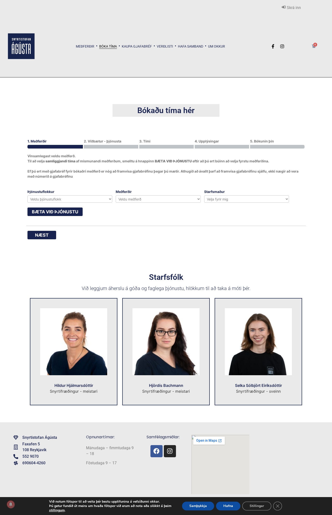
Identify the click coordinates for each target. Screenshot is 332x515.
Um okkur (216, 46)
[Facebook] (156, 451)
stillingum (57, 510)
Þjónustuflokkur (40, 192)
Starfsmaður (214, 192)
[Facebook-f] (273, 46)
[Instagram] (170, 451)
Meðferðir (85, 46)
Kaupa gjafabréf (137, 46)
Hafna (228, 506)
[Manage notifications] (11, 504)
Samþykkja (198, 506)
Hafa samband (190, 46)
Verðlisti (165, 46)
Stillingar (257, 506)
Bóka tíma (108, 46)
